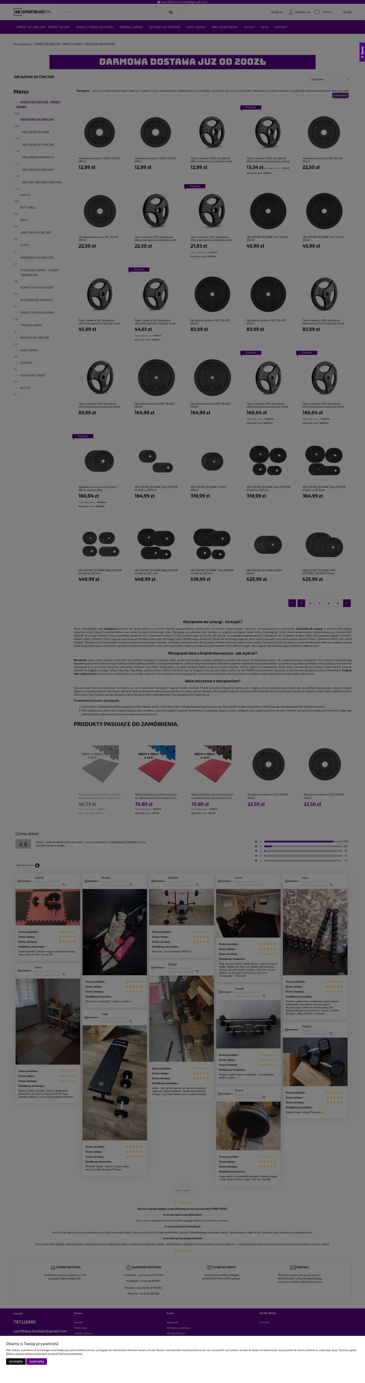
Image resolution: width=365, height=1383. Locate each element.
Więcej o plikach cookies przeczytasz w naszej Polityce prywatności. (44, 1353)
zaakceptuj (36, 1361)
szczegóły (16, 1361)
